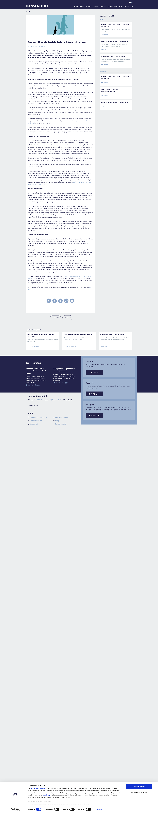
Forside (28, 11)
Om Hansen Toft (113, 6)
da (130, 2)
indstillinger (47, 795)
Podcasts (126, 6)
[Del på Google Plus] (66, 301)
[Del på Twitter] (54, 301)
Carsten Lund (42, 46)
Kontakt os (33, 405)
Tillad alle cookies (139, 786)
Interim (88, 6)
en (132, 2)
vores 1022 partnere (38, 788)
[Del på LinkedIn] (60, 301)
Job (132, 6)
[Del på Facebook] (49, 301)
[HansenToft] (37, 6)
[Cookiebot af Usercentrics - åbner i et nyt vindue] (15, 809)
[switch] (56, 809)
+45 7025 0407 (37, 400)
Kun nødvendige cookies (139, 792)
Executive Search (79, 6)
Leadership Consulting (99, 6)
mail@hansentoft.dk (54, 400)
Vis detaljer (98, 809)
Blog (120, 6)
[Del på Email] (72, 301)
